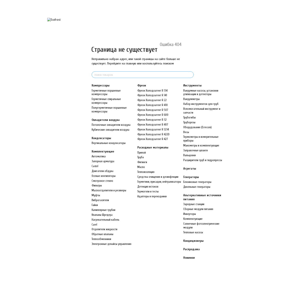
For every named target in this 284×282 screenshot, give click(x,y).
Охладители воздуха (106, 120)
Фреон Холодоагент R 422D (153, 134)
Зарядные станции (193, 204)
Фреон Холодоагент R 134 (152, 90)
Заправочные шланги (195, 150)
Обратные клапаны (102, 234)
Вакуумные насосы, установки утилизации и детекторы (200, 92)
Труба (140, 157)
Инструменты (192, 85)
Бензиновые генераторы (197, 182)
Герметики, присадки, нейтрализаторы (159, 181)
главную (131, 63)
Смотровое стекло (102, 180)
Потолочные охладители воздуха (111, 124)
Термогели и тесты (148, 191)
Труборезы (189, 122)
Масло (141, 167)
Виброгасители (100, 200)
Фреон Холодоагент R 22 (152, 100)
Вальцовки (189, 155)
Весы (186, 132)
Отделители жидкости (104, 229)
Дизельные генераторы (196, 186)
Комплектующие (103, 151)
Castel (95, 166)
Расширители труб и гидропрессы (202, 160)
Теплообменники (101, 239)
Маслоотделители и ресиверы (109, 190)
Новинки (189, 258)
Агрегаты (189, 168)
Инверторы (189, 214)
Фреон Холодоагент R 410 (152, 105)
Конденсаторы (101, 138)
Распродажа (191, 249)
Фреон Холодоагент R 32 (152, 119)
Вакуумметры (191, 99)
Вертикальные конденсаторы (109, 143)
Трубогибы (189, 117)
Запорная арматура (103, 161)
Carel (94, 224)
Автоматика (99, 156)
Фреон (141, 85)
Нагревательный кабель (105, 219)
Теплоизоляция (145, 172)
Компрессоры (101, 85)
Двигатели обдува (102, 171)
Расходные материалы (152, 147)
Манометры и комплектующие (201, 145)
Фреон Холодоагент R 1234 (153, 129)
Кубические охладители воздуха (110, 129)
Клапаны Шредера (102, 214)
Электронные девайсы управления (111, 244)
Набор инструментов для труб (201, 104)
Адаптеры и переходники (152, 196)
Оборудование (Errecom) (197, 127)
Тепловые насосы (193, 232)
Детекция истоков (147, 186)
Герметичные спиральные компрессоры (106, 100)
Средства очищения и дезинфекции (157, 176)
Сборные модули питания (198, 209)
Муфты (96, 195)
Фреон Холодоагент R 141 (152, 95)
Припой (141, 152)
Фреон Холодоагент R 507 (152, 110)
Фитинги (142, 162)
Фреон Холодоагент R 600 (152, 114)
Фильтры (97, 185)
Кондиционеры (193, 241)
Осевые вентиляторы (104, 176)
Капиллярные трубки (103, 210)
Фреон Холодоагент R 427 (152, 139)
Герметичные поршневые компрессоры (106, 92)
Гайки (95, 205)
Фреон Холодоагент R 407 (152, 124)
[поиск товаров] (190, 74)
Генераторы (191, 177)
